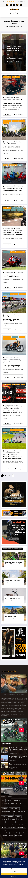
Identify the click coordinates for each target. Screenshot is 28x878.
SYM (17, 832)
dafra (12, 803)
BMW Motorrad (17, 800)
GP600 (7, 452)
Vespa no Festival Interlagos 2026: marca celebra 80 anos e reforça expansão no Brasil (12, 189)
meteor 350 (16, 359)
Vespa (20, 165)
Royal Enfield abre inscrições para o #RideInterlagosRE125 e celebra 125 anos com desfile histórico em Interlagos (13, 412)
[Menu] (10, 13)
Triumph (5, 296)
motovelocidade (10, 822)
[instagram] (17, 5)
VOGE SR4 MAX (20, 209)
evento (11, 808)
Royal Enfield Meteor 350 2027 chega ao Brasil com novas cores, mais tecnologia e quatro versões (12, 147)
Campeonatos (9, 42)
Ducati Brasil (4, 808)
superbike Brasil (5, 832)
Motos (18, 99)
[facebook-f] (7, 5)
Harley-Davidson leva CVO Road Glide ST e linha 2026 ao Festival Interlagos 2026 (12, 104)
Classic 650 (15, 336)
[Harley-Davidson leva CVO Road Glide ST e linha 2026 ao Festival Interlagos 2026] (14, 85)
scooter (3, 824)
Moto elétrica (13, 819)
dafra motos (18, 803)
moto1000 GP (4, 819)
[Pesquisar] (15, 13)
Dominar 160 (4, 805)
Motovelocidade (10, 44)
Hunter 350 (16, 814)
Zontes (3, 838)
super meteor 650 (14, 361)
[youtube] (21, 5)
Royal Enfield (6, 123)
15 (10, 476)
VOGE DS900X (6, 209)
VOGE (14, 207)
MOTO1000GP (13, 452)
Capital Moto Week (7, 121)
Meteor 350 (22, 121)
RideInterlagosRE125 (17, 407)
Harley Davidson (16, 76)
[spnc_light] (17, 13)
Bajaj (3, 800)
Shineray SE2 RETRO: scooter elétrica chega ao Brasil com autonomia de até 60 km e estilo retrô (13, 599)
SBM (25, 822)
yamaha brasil (18, 835)
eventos (17, 808)
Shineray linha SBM (6, 830)
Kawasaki (24, 814)
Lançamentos (15, 121)
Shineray (4, 827)
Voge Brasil (9, 230)
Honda (10, 814)
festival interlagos (6, 811)
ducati (19, 805)
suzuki (12, 832)
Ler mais (10, 66)
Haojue (13, 811)
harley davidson (12, 99)
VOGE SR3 (13, 209)
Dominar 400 (12, 805)
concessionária (5, 803)
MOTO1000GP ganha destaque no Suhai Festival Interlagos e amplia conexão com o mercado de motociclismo (14, 48)
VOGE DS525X (19, 207)
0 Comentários (6, 101)
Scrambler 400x (20, 824)
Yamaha (11, 835)
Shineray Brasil (11, 827)
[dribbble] (14, 5)
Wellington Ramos (12, 52)
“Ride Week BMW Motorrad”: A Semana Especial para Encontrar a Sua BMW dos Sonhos (18, 764)
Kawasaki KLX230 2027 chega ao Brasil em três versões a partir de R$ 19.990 (13, 563)
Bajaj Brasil (8, 800)
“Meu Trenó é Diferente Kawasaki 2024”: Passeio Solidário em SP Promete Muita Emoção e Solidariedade (18, 749)
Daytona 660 (13, 430)
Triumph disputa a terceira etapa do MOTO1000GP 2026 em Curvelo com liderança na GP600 (13, 457)
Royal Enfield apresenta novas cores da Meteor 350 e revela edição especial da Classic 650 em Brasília (12, 366)
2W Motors (6, 165)
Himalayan (4, 814)
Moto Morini (20, 819)
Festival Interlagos (15, 42)
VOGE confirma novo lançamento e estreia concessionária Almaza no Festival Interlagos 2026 (12, 233)
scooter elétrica (11, 824)
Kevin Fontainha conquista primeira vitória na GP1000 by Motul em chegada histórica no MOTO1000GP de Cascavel (13, 276)
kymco (3, 816)
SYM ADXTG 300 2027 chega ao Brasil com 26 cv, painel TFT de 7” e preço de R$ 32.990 (13, 617)
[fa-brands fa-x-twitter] (11, 5)
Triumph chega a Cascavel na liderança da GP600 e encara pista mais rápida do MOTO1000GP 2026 (12, 320)
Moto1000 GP (21, 42)
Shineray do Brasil (21, 827)
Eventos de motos (14, 294)
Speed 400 (15, 830)
